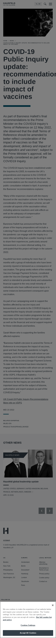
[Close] (53, 605)
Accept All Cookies (28, 633)
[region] (28, 619)
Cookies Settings (28, 625)
